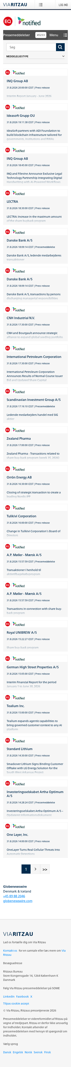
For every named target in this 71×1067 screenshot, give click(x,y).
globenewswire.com (17, 901)
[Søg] (60, 47)
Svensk (38, 1052)
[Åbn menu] (41, 4)
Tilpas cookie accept (16, 1003)
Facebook (22, 996)
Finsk (47, 1052)
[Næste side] (35, 869)
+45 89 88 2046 (14, 896)
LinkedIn (9, 996)
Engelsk (18, 1052)
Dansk (7, 1052)
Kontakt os (10, 950)
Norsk (28, 1052)
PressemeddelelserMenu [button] (30, 35)
